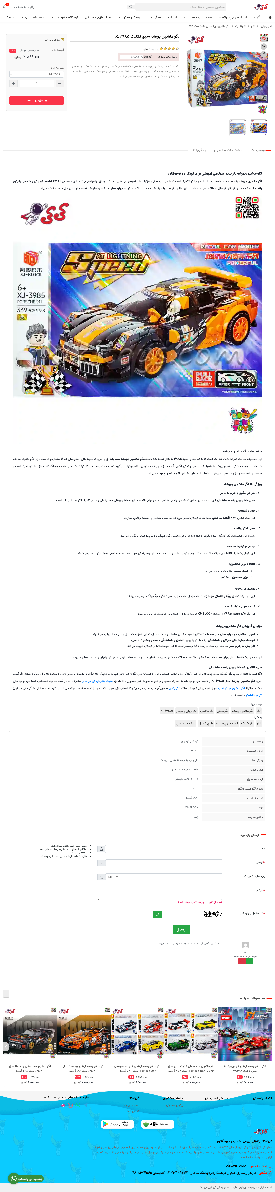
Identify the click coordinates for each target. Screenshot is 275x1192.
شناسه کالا (57, 67)
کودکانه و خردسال (66, 17)
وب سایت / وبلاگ (254, 876)
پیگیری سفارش (174, 1105)
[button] (269, 1046)
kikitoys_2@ (254, 695)
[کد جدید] (157, 914)
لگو (259, 17)
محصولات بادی (34, 17)
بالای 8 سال (206, 723)
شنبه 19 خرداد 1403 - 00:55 (245, 956)
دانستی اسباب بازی (216, 1098)
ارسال (181, 929)
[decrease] (60, 83)
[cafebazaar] (157, 1124)
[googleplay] (117, 1124)
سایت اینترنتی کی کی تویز (97, 680)
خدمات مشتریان (173, 1098)
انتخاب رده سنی (185, 723)
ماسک (10, 17)
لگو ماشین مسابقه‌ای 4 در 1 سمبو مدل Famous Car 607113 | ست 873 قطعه (191, 1068)
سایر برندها (164, 56)
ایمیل (259, 862)
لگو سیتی (222, 710)
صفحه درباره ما (131, 1105)
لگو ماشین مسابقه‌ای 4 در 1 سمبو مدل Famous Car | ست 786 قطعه (137, 1068)
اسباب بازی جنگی (165, 17)
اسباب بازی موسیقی (98, 17)
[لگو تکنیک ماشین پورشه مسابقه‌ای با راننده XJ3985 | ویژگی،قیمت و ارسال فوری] (137, 1132)
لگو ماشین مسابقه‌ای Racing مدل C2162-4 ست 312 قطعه (84, 1068)
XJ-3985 (167, 710)
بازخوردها (199, 150)
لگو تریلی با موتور (186, 710)
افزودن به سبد (35, 100)
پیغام (259, 890)
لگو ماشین (206, 710)
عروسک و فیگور (133, 17)
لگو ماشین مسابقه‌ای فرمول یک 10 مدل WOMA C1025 (245, 1068)
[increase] (13, 83)
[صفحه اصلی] (266, 26)
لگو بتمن (174, 688)
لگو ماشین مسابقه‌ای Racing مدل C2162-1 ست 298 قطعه (30, 1068)
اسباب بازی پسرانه (234, 17)
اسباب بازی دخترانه (199, 17)
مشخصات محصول (228, 150)
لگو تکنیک (240, 26)
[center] (131, 7)
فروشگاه (134, 1098)
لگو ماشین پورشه (242, 710)
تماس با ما (133, 1111)
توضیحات (258, 150)
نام (263, 847)
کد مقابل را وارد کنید (251, 913)
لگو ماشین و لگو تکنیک (230, 688)
